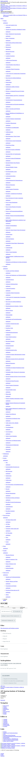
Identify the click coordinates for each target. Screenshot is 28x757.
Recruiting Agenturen (10, 511)
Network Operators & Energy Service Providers (15, 376)
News (7, 537)
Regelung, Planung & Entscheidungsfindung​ (15, 215)
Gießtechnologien (9, 132)
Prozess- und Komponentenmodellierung (14, 211)
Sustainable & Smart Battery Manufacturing (15, 243)
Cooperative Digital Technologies (13, 69)
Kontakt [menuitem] (4, 550)
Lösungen (5, 708)
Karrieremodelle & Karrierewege (12, 466)
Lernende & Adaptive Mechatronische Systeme (15, 354)
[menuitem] (15, 23)
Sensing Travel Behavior (11, 414)
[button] (2, 10)
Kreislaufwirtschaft (10, 345)
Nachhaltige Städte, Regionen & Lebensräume (15, 372)
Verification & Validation (8, 620)
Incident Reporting (9, 568)
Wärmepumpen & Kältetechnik (12, 444)
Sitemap (4, 731)
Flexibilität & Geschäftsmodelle (12, 127)
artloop (7, 594)
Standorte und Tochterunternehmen (13, 577)
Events (7, 541)
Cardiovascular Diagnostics (11, 60)
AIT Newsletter (9, 533)
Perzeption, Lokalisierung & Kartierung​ (14, 193)
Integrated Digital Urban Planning (13, 162)
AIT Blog (8, 524)
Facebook (5, 721)
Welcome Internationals (10, 493)
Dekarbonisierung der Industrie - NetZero (14, 306)
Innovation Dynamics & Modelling (13, 149)
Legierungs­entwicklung (10, 176)
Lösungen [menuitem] (5, 266)
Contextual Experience (10, 288)
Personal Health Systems (11, 389)
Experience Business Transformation (13, 118)
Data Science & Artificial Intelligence (13, 77)
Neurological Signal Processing (12, 380)
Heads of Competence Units (11, 559)
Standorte (2, 755)
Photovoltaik (8, 394)
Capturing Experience (10, 55)
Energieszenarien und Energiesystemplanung (15, 104)
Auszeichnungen (9, 506)
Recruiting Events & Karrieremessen (13, 502)
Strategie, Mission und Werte (12, 581)
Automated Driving (10, 279)
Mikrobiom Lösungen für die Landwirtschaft (15, 358)
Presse (4, 710)
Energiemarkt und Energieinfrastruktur (14, 319)
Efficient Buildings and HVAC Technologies (15, 95)
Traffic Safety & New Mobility (12, 422)
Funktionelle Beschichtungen (12, 332)
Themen (5, 706)
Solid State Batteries (10, 238)
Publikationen (6, 709)
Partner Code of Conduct (8, 741)
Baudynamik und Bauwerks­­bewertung (14, 42)
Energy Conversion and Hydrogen (13, 108)
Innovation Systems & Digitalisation (13, 158)
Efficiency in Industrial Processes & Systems (15, 91)
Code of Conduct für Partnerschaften (10, 739)
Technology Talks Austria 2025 (12, 528)
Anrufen (2, 753)
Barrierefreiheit (6, 737)
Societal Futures (9, 234)
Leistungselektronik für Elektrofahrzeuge (14, 180)
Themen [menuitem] (5, 20)
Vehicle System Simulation (11, 252)
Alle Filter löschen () (5, 611)
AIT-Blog (5, 726)
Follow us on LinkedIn (8, 15)
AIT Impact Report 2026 (11, 519)
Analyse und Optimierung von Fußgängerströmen (16, 275)
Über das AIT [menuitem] (6, 572)
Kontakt (4, 713)
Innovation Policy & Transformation (13, 154)
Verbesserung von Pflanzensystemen (13, 440)
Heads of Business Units (11, 563)
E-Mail (2, 754)
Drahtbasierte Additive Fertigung (12, 86)
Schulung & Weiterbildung (11, 225)
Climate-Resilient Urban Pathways (13, 64)
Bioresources (8, 47)
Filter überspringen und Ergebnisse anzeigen (10, 628)
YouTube (5, 720)
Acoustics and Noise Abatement (12, 270)
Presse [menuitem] (4, 546)
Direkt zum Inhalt (4, 1)
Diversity (8, 489)
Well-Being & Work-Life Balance (13, 497)
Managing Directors (10, 555)
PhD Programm (9, 471)
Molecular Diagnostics (10, 184)
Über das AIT (6, 705)
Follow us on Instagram (18, 15)
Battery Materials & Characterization (13, 33)
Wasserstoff (8, 449)
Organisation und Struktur (11, 585)
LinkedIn (5, 719)
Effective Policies (9, 310)
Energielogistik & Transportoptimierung (14, 100)
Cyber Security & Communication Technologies (16, 73)
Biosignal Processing (10, 51)
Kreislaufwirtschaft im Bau (11, 350)
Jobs (7, 462)
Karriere (5, 712)
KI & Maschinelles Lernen (11, 171)
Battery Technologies (10, 38)
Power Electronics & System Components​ (14, 198)
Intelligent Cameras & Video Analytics (11, 616)
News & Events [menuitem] (6, 515)
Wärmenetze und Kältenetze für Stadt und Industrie (16, 262)
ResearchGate (6, 724)
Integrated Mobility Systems (11, 167)
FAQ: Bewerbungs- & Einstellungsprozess (14, 484)
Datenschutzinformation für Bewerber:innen (12, 736)
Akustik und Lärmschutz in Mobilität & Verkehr (15, 29)
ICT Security (17, 611)
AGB (4, 734)
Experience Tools (9, 328)
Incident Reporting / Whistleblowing (10, 738)
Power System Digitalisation (11, 202)
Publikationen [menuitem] (6, 453)
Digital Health (9, 82)
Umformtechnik (9, 247)
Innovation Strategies (10, 341)
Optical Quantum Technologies (12, 189)
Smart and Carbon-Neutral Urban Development (15, 230)
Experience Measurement (11, 123)
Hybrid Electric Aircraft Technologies (13, 140)
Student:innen (8, 475)
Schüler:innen (8, 480)
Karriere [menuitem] (5, 458)
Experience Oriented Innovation (12, 323)
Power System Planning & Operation (13, 206)
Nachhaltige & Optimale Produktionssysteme (15, 367)
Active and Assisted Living (11, 25)
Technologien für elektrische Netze (13, 418)
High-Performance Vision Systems (13, 136)
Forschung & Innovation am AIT (12, 590)
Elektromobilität (9, 314)
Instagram (5, 722)
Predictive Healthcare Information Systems (14, 398)
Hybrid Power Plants (10, 145)
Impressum (3, 700)
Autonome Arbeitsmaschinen (12, 284)
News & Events (6, 711)
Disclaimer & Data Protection (9, 735)
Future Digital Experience (11, 336)
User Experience (9, 431)
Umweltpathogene (9, 427)
